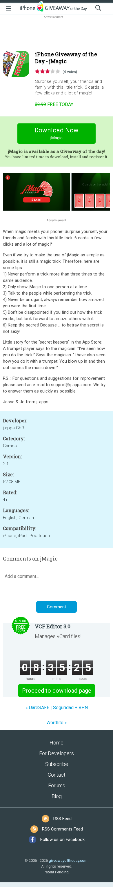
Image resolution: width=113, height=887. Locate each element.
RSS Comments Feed (62, 829)
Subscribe (56, 764)
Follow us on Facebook (62, 839)
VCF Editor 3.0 (52, 626)
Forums (56, 785)
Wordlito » (56, 722)
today (54, 104)
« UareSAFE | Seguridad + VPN (56, 707)
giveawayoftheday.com (68, 860)
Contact (56, 775)
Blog (57, 796)
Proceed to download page (56, 690)
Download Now (56, 133)
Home (56, 743)
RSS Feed (62, 818)
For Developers (56, 753)
